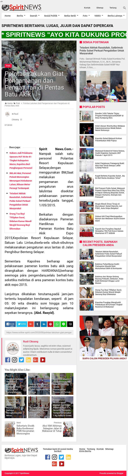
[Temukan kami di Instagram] (14, 360)
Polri (8, 66)
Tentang (113, 8)
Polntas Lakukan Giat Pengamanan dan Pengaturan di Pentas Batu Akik (34, 84)
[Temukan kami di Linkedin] (28, 360)
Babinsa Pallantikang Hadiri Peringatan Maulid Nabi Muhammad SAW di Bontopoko (108, 266)
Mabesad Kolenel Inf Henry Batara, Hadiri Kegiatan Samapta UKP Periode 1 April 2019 (110, 153)
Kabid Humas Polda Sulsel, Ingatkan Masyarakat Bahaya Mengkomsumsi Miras (14, 408)
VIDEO (97, 15)
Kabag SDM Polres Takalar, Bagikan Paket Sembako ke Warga (39, 388)
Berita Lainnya (115, 15)
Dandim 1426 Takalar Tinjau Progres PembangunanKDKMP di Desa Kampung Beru (109, 115)
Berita (20, 15)
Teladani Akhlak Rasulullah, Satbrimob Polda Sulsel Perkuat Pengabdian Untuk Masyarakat (21, 201)
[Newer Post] (9, 423)
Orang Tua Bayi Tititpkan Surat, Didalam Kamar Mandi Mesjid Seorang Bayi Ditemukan (21, 221)
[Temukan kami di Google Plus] (35, 360)
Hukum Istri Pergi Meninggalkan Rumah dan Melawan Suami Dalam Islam (110, 218)
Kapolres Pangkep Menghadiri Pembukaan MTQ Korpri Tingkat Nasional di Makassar (108, 304)
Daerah (33, 15)
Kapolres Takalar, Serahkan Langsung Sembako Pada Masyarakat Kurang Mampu (14, 385)
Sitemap (99, 8)
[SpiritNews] (20, 8)
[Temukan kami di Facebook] (7, 360)
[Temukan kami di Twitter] (21, 360)
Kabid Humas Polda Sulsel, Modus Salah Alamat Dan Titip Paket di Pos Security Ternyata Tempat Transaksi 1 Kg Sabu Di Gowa (62, 406)
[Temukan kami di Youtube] (42, 359)
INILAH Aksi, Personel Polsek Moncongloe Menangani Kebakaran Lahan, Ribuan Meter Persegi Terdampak (21, 180)
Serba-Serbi (70, 15)
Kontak (87, 8)
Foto (85, 15)
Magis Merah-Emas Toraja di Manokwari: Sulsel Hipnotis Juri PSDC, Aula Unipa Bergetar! (108, 206)
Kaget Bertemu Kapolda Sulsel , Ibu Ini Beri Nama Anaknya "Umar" (110, 177)
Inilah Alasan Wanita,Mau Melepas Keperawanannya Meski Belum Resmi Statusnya (110, 128)
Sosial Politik (50, 15)
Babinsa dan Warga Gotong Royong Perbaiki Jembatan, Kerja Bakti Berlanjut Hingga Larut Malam (109, 279)
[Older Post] (68, 423)
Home (8, 15)
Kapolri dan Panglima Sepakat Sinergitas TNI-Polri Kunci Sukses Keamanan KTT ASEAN (109, 231)
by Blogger (118, 473)
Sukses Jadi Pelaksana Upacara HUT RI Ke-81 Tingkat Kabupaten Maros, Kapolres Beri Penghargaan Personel (21, 160)
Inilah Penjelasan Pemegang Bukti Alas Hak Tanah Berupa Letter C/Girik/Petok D (109, 165)
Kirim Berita (85, 451)
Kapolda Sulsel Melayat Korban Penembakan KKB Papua (108, 139)
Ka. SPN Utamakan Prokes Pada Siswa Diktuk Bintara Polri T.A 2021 (39, 411)
